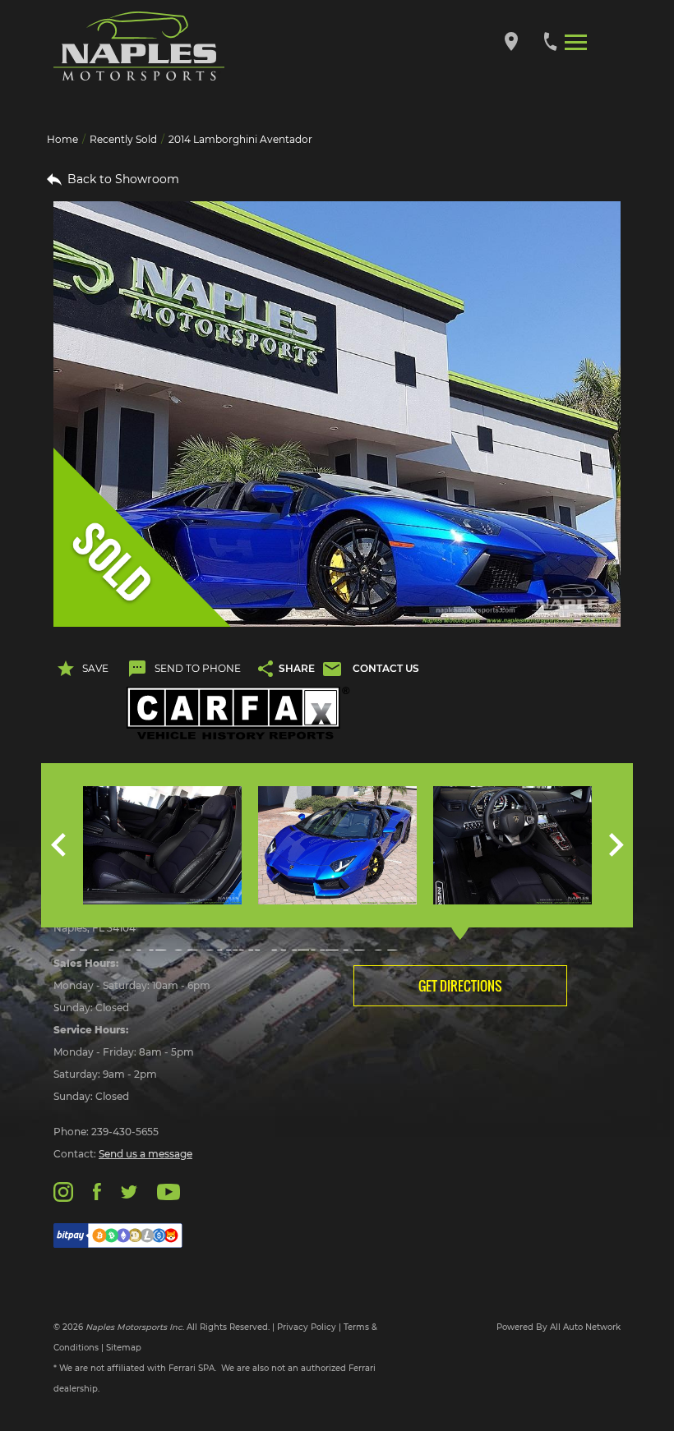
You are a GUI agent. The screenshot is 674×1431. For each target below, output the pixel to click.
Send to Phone (198, 668)
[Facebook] (96, 1191)
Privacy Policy (306, 1327)
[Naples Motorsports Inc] (138, 46)
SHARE (297, 668)
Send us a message (145, 1154)
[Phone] (550, 40)
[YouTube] (168, 1191)
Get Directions (460, 986)
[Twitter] (129, 1191)
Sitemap (123, 1347)
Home (62, 139)
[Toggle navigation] (576, 41)
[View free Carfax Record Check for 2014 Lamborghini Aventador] (238, 713)
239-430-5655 (125, 1131)
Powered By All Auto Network (558, 1327)
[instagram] (63, 1191)
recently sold (123, 139)
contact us (385, 668)
